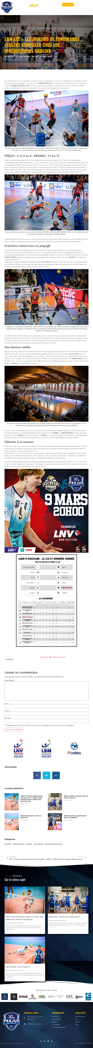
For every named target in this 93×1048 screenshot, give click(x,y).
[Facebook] (48, 4)
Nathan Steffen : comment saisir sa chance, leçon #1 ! (76, 797)
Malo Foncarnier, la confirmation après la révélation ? (75, 816)
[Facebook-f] (37, 775)
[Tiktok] (59, 4)
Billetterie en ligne (80, 1016)
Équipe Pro (8, 844)
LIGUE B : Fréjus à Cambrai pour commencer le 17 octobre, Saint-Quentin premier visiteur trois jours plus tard (32, 798)
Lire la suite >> (9, 931)
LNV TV (77, 1022)
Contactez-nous (85, 4)
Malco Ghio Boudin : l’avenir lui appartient (17, 966)
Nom (7, 703)
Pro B (36, 56)
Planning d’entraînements (53, 844)
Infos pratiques (39, 844)
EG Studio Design (88, 1043)
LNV (76, 1019)
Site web (8, 718)
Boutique (29, 844)
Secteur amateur (19, 844)
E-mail (7, 710)
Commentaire (10, 680)
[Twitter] (51, 4)
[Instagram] (55, 4)
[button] (53, 10)
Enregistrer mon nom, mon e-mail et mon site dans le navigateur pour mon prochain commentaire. (40, 725)
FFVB (76, 1024)
